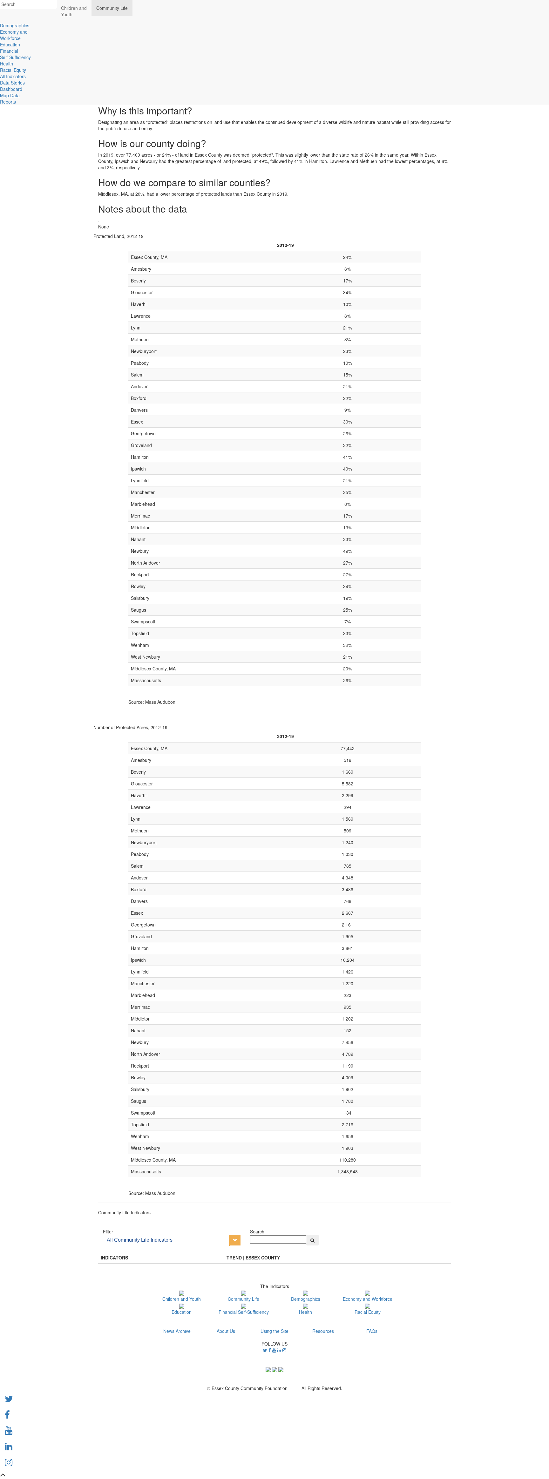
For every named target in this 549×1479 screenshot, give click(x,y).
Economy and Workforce (367, 1299)
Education (182, 1312)
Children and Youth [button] (74, 11)
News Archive (177, 1331)
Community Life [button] (112, 8)
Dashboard (11, 89)
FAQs (371, 1331)
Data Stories (12, 82)
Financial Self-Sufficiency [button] (15, 54)
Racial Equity (368, 1312)
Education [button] (10, 44)
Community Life (243, 1299)
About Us (226, 1331)
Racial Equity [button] (13, 70)
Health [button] (6, 63)
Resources (323, 1331)
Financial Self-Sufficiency (244, 1312)
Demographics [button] (14, 25)
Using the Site (274, 1331)
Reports (8, 101)
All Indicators (13, 76)
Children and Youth (181, 1299)
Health (305, 1312)
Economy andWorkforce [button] (14, 35)
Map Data (10, 95)
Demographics (305, 1299)
